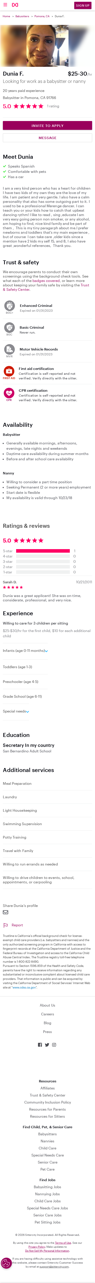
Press (47, 1031)
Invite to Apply (48, 125)
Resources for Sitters (47, 1116)
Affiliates (47, 1088)
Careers (47, 1014)
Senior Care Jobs (47, 1215)
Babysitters (22, 16)
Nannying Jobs (47, 1194)
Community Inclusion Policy (47, 1102)
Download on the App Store (47, 1063)
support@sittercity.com (54, 1266)
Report (17, 925)
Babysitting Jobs (47, 1187)
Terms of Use (63, 1242)
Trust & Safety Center (47, 1095)
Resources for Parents (47, 1109)
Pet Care (47, 1169)
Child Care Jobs (47, 1201)
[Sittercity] (15, 5)
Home (6, 16)
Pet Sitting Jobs (48, 1222)
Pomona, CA (41, 16)
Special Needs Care (47, 1155)
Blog (47, 1023)
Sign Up (83, 5)
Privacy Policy (36, 1246)
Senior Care (47, 1162)
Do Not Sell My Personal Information (47, 1250)
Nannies (47, 1141)
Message (48, 138)
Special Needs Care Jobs (47, 1208)
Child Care (47, 1148)
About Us (47, 1005)
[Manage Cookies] (6, 1263)
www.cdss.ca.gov (24, 987)
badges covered (46, 280)
